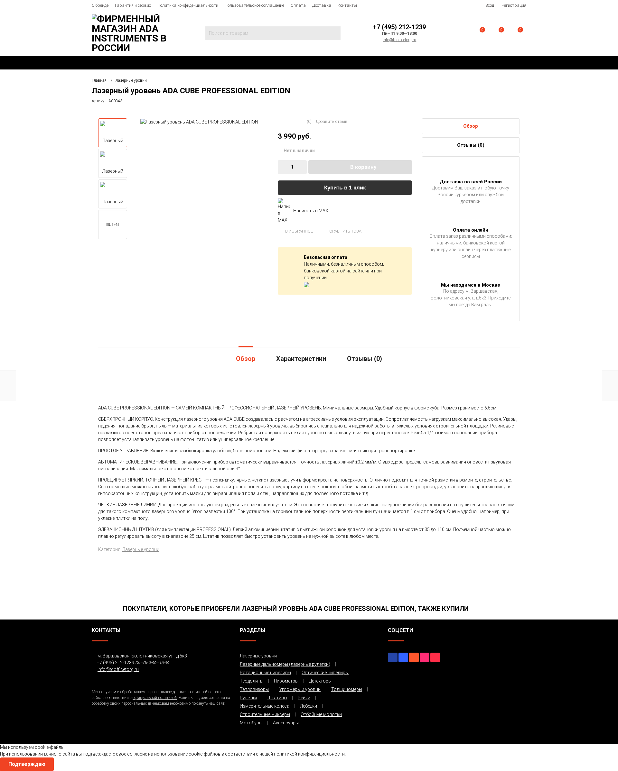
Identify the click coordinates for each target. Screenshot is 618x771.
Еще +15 (112, 224)
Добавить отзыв (332, 121)
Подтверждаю (26, 764)
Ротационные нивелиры (265, 672)
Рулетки (248, 697)
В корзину (363, 167)
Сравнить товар (346, 231)
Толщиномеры (346, 689)
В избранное (298, 231)
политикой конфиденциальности (309, 754)
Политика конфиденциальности (187, 5)
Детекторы (320, 681)
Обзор (470, 126)
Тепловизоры (254, 689)
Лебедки (308, 706)
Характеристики (301, 359)
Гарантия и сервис (133, 5)
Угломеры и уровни (300, 689)
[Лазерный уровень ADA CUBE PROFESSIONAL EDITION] (199, 121)
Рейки (304, 697)
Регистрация (513, 5)
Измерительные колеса (264, 706)
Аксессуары (286, 722)
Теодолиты (251, 681)
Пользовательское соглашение (254, 5)
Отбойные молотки (321, 714)
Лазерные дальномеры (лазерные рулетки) (285, 664)
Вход (489, 5)
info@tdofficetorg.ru (399, 40)
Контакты (347, 5)
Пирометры (286, 681)
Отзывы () (470, 145)
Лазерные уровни (140, 549)
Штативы (277, 697)
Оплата (298, 5)
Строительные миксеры (265, 714)
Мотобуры (251, 722)
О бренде (100, 5)
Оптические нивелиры (325, 672)
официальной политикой (155, 697)
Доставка (321, 5)
